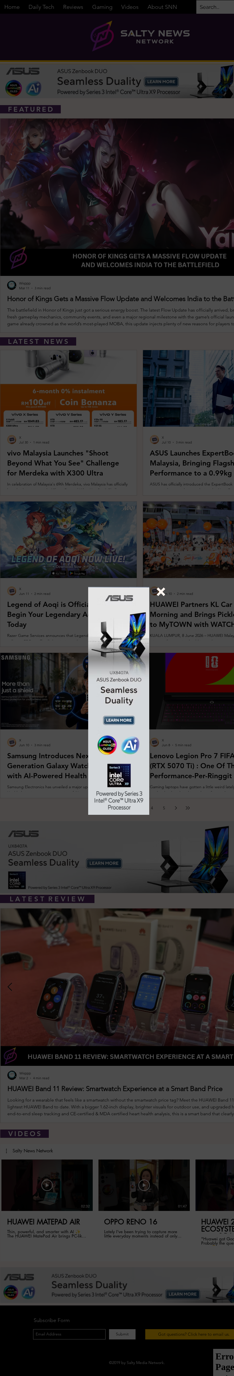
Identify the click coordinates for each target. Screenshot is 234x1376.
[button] (161, 591)
